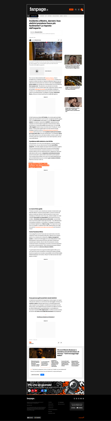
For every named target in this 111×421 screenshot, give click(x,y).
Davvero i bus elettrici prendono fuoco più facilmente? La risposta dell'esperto (46, 371)
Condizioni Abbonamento (52, 409)
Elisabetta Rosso (38, 40)
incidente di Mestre (49, 78)
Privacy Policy (50, 405)
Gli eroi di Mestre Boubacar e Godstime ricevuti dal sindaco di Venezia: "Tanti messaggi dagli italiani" (68, 352)
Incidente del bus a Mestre (34, 18)
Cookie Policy (50, 407)
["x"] (39, 390)
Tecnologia (34, 15)
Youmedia (50, 402)
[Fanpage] (31, 398)
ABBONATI (71, 9)
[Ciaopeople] (81, 417)
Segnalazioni (50, 404)
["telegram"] (45, 390)
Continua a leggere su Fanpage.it (45, 317)
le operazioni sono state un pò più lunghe (44, 227)
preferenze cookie (51, 413)
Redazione (50, 411)
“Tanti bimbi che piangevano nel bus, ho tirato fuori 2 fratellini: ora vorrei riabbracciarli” (49, 369)
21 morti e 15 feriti (50, 79)
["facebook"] (42, 390)
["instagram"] (32, 390)
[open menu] (28, 16)
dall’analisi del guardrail (40, 89)
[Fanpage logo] (37, 9)
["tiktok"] (29, 390)
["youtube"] (36, 390)
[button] (61, 40)
